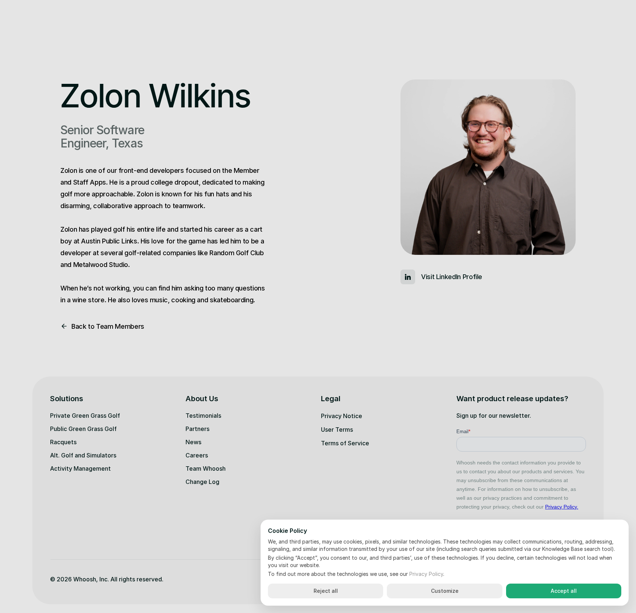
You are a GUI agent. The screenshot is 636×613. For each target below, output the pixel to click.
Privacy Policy (426, 574)
